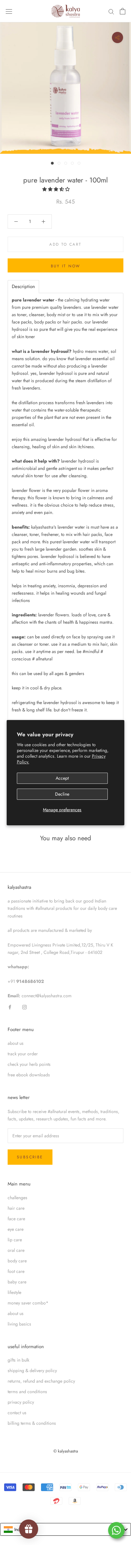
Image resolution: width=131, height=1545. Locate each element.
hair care (16, 1208)
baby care (17, 1282)
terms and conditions (27, 1391)
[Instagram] (24, 1006)
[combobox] (65, 1529)
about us (16, 1043)
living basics (19, 1324)
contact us (17, 1412)
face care (16, 1218)
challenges (17, 1197)
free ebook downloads (29, 1075)
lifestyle (14, 1292)
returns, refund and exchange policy (41, 1381)
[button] (56, 189)
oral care (16, 1250)
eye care (16, 1229)
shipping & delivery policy (32, 1370)
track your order (23, 1054)
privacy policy (21, 1402)
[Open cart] (122, 11)
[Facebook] (10, 1006)
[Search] (111, 11)
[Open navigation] (9, 11)
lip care (15, 1240)
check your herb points (29, 1064)
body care (17, 1261)
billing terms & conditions (32, 1423)
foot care (16, 1271)
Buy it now (65, 266)
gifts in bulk (18, 1360)
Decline (62, 794)
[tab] (23, 286)
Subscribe (30, 1157)
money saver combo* (28, 1303)
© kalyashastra (65, 1451)
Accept (62, 778)
